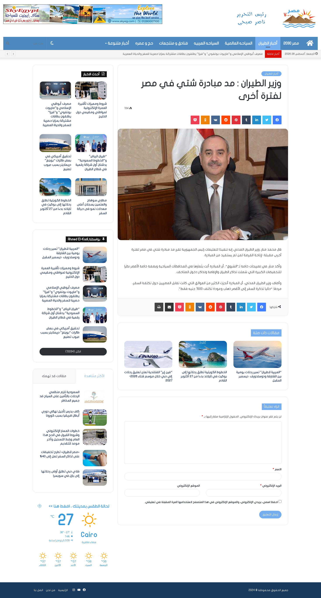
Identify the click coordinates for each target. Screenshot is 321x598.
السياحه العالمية (238, 43)
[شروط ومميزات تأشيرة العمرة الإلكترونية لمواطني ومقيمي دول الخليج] (91, 90)
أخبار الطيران (267, 43)
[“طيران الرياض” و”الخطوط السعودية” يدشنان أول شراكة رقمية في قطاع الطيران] (91, 143)
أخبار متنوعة (118, 43)
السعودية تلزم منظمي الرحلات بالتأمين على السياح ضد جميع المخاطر (59, 396)
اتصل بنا (38, 590)
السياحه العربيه (206, 43)
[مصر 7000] (276, 18)
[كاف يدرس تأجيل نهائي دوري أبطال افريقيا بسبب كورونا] (95, 417)
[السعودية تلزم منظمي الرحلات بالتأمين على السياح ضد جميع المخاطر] (95, 398)
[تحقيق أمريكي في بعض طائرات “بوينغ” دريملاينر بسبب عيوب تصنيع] (55, 143)
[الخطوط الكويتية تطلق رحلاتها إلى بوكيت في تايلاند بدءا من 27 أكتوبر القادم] (203, 354)
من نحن (50, 590)
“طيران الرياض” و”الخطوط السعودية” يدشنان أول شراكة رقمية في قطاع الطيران (214, 53)
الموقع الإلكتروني (188, 485)
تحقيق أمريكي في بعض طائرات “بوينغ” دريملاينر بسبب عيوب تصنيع (59, 332)
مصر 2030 (291, 43)
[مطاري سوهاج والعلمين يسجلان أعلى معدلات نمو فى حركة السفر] (91, 187)
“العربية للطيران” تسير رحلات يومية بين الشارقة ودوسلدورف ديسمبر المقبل (258, 376)
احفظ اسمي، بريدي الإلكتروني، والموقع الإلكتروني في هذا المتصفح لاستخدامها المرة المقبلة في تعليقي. (211, 502)
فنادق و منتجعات (173, 43)
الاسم (277, 469)
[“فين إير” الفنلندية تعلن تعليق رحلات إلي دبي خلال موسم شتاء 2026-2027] (148, 354)
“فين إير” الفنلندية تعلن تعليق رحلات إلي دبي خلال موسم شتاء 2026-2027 (148, 376)
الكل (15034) (73, 351)
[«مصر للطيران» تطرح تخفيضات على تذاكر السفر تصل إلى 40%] (95, 458)
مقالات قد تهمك (54, 376)
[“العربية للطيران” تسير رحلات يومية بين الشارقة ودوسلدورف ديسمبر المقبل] (257, 354)
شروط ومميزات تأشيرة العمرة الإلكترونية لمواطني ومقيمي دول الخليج (59, 272)
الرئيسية (63, 590)
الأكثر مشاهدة (94, 376)
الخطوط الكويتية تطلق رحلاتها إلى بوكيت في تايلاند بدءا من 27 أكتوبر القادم (204, 376)
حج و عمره (144, 43)
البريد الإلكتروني (270, 485)
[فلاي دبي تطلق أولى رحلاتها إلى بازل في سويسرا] (95, 477)
